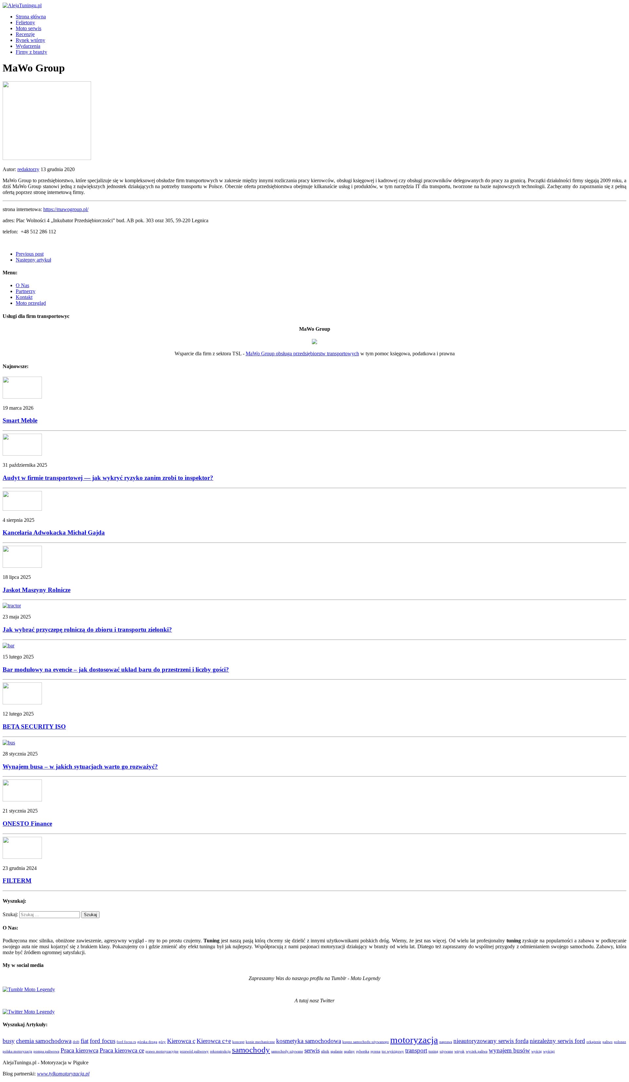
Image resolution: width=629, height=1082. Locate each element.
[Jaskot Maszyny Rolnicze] (22, 566)
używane (446, 1051)
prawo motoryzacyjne (162, 1051)
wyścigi (549, 1051)
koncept (238, 1042)
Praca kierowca (79, 1050)
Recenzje (25, 34)
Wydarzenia (28, 46)
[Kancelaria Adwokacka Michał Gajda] (22, 509)
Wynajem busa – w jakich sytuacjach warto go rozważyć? (80, 766)
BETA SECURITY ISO (34, 726)
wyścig (536, 1051)
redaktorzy (28, 169)
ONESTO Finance (27, 823)
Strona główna (31, 16)
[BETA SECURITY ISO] (22, 702)
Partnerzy (25, 291)
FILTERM (17, 880)
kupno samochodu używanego (365, 1042)
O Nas (22, 285)
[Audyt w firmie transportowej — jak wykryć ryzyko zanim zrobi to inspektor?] (22, 454)
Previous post (30, 254)
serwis (312, 1050)
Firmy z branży (31, 52)
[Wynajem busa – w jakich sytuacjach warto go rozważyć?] (9, 742)
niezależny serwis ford (557, 1040)
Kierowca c (181, 1040)
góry (162, 1042)
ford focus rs (126, 1042)
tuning (433, 1051)
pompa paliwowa (46, 1051)
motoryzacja (414, 1039)
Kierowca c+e (214, 1040)
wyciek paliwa (476, 1051)
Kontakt (24, 297)
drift (76, 1042)
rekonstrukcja (220, 1051)
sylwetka (362, 1051)
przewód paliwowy (194, 1051)
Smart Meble (20, 420)
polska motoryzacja (17, 1051)
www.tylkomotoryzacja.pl (63, 1073)
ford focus (102, 1040)
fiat (84, 1040)
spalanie (337, 1051)
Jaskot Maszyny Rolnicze (36, 589)
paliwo (607, 1042)
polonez (620, 1042)
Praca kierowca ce (122, 1050)
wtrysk (459, 1051)
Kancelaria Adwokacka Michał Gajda (54, 532)
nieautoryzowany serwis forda (490, 1040)
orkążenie (593, 1042)
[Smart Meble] (22, 397)
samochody (251, 1049)
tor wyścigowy (393, 1051)
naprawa (445, 1042)
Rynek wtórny (30, 40)
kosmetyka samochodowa (308, 1040)
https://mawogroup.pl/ (65, 209)
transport (416, 1050)
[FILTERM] (22, 857)
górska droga (147, 1042)
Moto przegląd (31, 303)
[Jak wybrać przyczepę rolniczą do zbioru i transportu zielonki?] (12, 605)
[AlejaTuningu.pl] (314, 6)
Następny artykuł (33, 260)
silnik (325, 1051)
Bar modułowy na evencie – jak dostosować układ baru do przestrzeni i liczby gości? (116, 669)
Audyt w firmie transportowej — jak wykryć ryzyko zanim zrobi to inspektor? (108, 477)
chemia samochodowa (43, 1040)
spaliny (349, 1051)
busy (9, 1040)
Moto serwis (28, 28)
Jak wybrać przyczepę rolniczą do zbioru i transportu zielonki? (87, 629)
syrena (375, 1051)
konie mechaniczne (260, 1042)
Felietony (25, 22)
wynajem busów (509, 1050)
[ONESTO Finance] (22, 799)
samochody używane (287, 1051)
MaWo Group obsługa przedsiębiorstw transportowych (302, 353)
